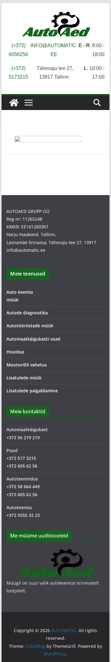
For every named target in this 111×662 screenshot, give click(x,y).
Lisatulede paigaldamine (32, 391)
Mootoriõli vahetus (26, 365)
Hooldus (15, 352)
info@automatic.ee (25, 250)
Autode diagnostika (27, 313)
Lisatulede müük (24, 378)
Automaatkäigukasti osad (33, 339)
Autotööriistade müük (29, 326)
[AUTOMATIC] (13, 102)
